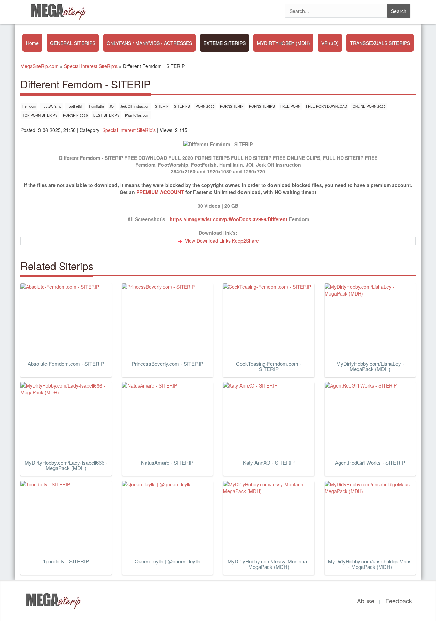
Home (32, 43)
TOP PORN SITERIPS (40, 115)
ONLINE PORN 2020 (369, 106)
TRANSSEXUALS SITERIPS (380, 43)
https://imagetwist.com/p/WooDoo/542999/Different (228, 219)
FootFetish (75, 106)
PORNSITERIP (232, 106)
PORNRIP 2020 (75, 115)
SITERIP (162, 106)
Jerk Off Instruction (135, 106)
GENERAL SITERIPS (72, 43)
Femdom (29, 106)
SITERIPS (182, 106)
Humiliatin (96, 106)
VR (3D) (330, 43)
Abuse (365, 600)
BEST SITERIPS (106, 115)
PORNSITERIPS (262, 106)
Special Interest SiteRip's (129, 129)
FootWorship (51, 106)
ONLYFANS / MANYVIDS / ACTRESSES (149, 43)
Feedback (398, 600)
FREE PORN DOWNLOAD (326, 106)
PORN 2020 (205, 106)
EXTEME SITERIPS (224, 43)
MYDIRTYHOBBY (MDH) (283, 43)
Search (398, 10)
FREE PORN (290, 106)
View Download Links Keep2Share (222, 240)
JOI (112, 106)
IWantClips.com (137, 115)
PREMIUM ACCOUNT (160, 191)
